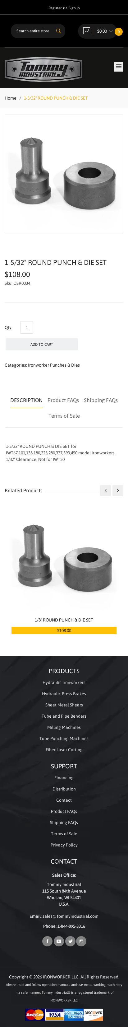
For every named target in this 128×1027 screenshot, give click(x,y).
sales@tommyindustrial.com (70, 916)
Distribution (64, 788)
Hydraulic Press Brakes (64, 693)
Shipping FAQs (101, 400)
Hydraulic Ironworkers (64, 682)
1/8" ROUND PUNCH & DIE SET (64, 619)
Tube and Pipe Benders (64, 716)
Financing (64, 777)
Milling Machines (64, 727)
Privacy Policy (64, 844)
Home (10, 98)
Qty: (8, 327)
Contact (64, 800)
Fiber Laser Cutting (64, 749)
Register (55, 8)
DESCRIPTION (26, 400)
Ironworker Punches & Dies (54, 365)
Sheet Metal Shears (64, 704)
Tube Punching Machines (64, 738)
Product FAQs (63, 400)
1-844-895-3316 (71, 926)
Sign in (74, 8)
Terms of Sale (64, 416)
